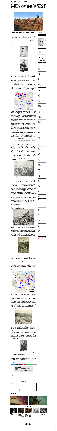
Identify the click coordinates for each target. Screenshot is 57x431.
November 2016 (39, 195)
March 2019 (39, 160)
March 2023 (39, 101)
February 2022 (39, 117)
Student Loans (39, 230)
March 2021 (39, 131)
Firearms (38, 209)
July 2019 (38, 155)
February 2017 (39, 191)
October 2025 (39, 69)
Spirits (38, 227)
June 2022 (39, 112)
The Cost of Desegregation (41, 58)
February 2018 (39, 176)
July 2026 (39, 63)
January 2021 (39, 133)
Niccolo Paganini (35, 413)
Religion (38, 225)
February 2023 (39, 102)
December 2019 (39, 149)
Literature (39, 220)
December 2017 (39, 179)
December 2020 (39, 134)
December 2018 (39, 164)
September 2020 (39, 138)
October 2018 (39, 166)
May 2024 (39, 90)
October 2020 (39, 137)
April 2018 (39, 174)
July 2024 (39, 88)
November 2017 (39, 180)
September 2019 (39, 153)
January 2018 (39, 177)
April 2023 (39, 100)
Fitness (38, 210)
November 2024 (39, 83)
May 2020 (39, 143)
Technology (39, 232)
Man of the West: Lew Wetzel (42, 60)
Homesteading (39, 215)
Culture (38, 203)
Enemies (38, 204)
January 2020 (39, 148)
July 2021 (38, 126)
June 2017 (39, 186)
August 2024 (39, 86)
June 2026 (39, 64)
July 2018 (38, 170)
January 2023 (39, 104)
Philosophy (39, 222)
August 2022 (39, 110)
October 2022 (39, 107)
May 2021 (39, 128)
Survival (38, 231)
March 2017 (39, 190)
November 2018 (39, 165)
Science (38, 226)
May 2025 (39, 75)
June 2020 (39, 142)
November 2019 (39, 150)
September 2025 (39, 70)
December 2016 (39, 193)
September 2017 (39, 182)
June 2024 (39, 89)
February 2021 (39, 132)
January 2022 (39, 118)
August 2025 (39, 72)
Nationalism (39, 221)
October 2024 (39, 84)
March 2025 (39, 78)
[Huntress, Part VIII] (38, 400)
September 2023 (39, 94)
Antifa (38, 199)
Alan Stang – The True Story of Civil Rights (43, 414)
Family (38, 205)
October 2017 (39, 181)
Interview (38, 216)
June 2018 (39, 171)
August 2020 (39, 139)
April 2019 (39, 159)
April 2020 (39, 144)
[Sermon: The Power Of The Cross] (19, 400)
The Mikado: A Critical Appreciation (20, 414)
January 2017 (39, 192)
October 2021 (39, 122)
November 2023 (39, 91)
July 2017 (38, 185)
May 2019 (39, 158)
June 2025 (39, 74)
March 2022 (39, 116)
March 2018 (39, 175)
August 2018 (39, 169)
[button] (45, 32)
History (38, 214)
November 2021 (39, 121)
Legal (38, 219)
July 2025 (39, 73)
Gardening (39, 211)
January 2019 (39, 163)
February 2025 (39, 79)
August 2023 (39, 95)
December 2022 (39, 105)
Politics (38, 224)
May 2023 (39, 99)
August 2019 (39, 154)
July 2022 (39, 111)
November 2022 (39, 106)
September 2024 (39, 85)
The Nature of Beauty (13, 413)
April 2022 (39, 115)
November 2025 (39, 68)
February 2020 (39, 147)
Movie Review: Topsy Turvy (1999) (27, 414)
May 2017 (38, 187)
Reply (11, 378)
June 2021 (39, 127)
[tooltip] (13, 364)
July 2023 (39, 96)
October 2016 (39, 196)
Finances (38, 208)
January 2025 (39, 80)
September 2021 (39, 123)
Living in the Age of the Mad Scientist (42, 53)
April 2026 (39, 67)
